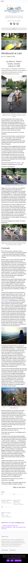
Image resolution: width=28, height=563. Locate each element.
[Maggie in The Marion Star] (6, 509)
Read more (18, 560)
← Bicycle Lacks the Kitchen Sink (9, 525)
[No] (26, 558)
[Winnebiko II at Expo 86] (6, 496)
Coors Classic (4, 300)
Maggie (22, 522)
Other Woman (17, 162)
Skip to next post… (20, 487)
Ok (8, 560)
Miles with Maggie (10, 522)
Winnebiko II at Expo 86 (6, 500)
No (12, 560)
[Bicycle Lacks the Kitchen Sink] (18, 496)
